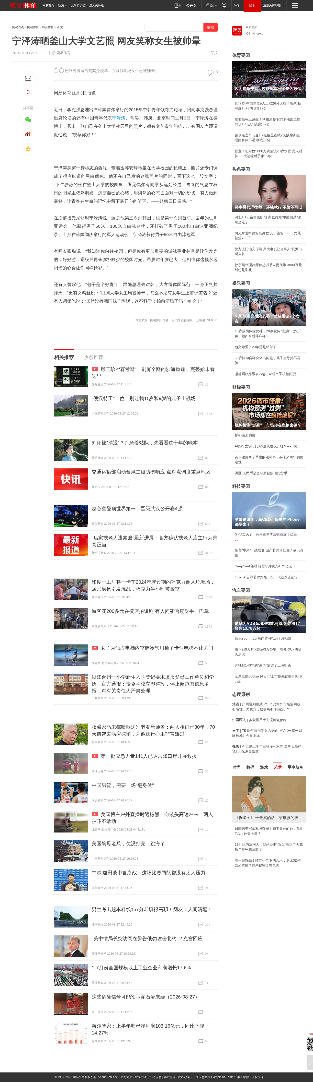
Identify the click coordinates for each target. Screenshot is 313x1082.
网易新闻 (251, 27)
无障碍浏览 (78, 5)
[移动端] (177, 5)
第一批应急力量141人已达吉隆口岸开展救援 (149, 756)
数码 (250, 767)
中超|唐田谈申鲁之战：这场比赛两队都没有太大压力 (148, 872)
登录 (252, 5)
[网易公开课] (192, 5)
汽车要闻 (241, 590)
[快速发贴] (28, 78)
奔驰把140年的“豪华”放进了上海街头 (263, 665)
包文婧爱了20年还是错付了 (255, 347)
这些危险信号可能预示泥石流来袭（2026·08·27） (146, 996)
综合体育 (48, 27)
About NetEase (108, 1077)
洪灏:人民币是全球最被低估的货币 (261, 473)
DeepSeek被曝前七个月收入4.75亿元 (263, 566)
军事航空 (295, 767)
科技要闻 (241, 486)
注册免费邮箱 (272, 5)
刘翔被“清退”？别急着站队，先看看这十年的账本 (145, 442)
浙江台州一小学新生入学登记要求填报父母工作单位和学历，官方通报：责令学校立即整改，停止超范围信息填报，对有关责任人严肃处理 (153, 683)
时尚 (237, 767)
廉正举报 (243, 1077)
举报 (214, 53)
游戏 (264, 767)
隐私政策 (184, 1077)
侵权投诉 (257, 1077)
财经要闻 (241, 387)
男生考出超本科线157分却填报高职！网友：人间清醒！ (152, 909)
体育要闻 (241, 55)
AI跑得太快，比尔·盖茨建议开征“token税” (266, 446)
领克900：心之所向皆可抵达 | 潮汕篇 (263, 638)
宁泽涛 (118, 118)
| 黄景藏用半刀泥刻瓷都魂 (259, 720)
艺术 (278, 767)
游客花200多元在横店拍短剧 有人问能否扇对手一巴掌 (150, 611)
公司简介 (126, 1077)
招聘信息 (155, 1077)
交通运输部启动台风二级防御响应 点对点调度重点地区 (151, 472)
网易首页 (48, 5)
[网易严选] (210, 5)
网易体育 (33, 27)
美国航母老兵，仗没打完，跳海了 (128, 843)
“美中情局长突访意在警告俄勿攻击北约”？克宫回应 (147, 938)
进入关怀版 (96, 5)
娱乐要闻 (241, 283)
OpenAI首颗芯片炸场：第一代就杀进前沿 (266, 577)
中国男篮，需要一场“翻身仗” (123, 785)
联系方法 (141, 1077)
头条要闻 (241, 169)
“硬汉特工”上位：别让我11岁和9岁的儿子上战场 (144, 398)
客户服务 (170, 1077)
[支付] (225, 5)
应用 (61, 5)
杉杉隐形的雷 (245, 435)
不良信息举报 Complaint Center (214, 1077)
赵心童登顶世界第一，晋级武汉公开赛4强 (137, 508)
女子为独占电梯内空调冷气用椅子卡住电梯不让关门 (157, 648)
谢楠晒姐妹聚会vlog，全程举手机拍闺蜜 (265, 374)
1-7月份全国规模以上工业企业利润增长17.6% (141, 967)
